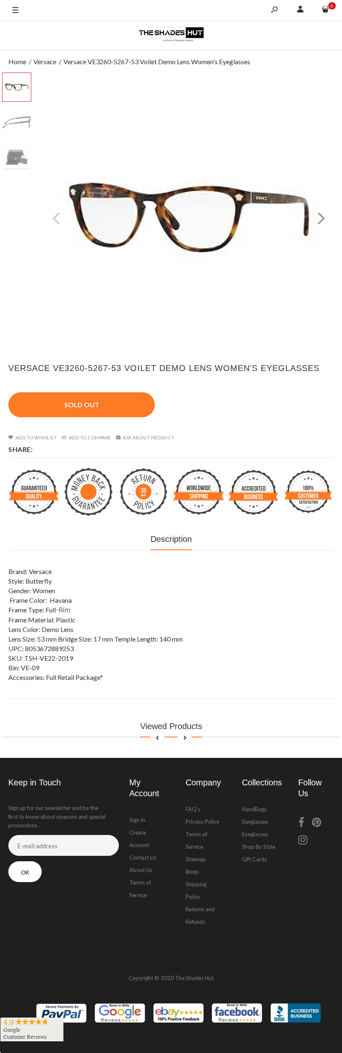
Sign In (137, 820)
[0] (325, 10)
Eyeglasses (255, 834)
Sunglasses (255, 821)
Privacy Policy (202, 821)
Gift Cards (254, 859)
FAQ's (193, 809)
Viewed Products (171, 726)
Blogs (192, 871)
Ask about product (149, 437)
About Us (140, 870)
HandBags (254, 809)
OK (25, 872)
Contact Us (142, 857)
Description (171, 539)
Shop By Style (258, 846)
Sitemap (196, 859)
